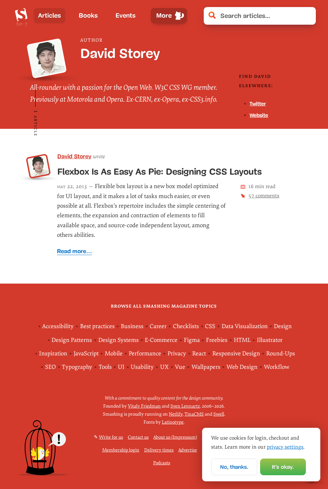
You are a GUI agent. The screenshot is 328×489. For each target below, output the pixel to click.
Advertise (187, 450)
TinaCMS (194, 414)
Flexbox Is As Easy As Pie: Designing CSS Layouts (159, 172)
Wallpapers (206, 367)
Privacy (177, 353)
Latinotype (173, 422)
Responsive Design (236, 353)
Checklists (186, 326)
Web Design (242, 367)
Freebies (216, 340)
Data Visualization (245, 326)
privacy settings (285, 447)
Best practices (97, 326)
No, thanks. (234, 467)
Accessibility (58, 326)
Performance (145, 353)
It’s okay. (283, 467)
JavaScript (86, 353)
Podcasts (161, 463)
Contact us (138, 437)
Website (259, 115)
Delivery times (159, 450)
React (199, 353)
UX (164, 367)
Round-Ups (280, 353)
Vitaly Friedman (144, 406)
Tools (105, 367)
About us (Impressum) (175, 437)
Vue (180, 367)
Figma (192, 340)
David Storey (74, 156)
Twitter (258, 103)
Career (158, 326)
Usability (142, 367)
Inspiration (53, 353)
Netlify (176, 414)
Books (88, 15)
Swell (218, 414)
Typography (77, 367)
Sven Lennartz (185, 406)
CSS (210, 326)
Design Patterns (72, 340)
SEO (50, 367)
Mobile (114, 353)
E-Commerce (161, 340)
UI (121, 367)
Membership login (120, 450)
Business (132, 326)
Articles (49, 15)
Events (125, 15)
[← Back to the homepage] (21, 15)
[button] (307, 15)
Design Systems (118, 340)
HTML (242, 340)
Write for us (111, 437)
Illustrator (270, 340)
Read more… (74, 251)
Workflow (276, 367)
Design (283, 326)
